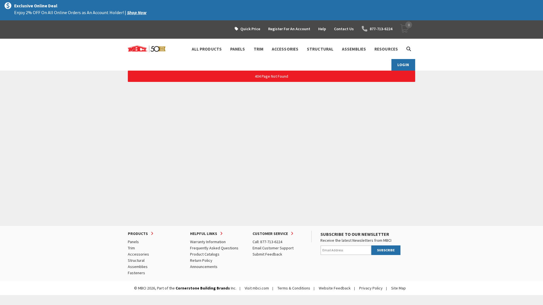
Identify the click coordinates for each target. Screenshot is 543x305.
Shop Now (136, 12)
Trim (131, 247)
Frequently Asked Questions (214, 247)
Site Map (398, 288)
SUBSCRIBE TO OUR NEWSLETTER (354, 234)
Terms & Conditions (293, 288)
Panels (133, 241)
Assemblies (138, 266)
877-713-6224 (381, 28)
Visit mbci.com (257, 288)
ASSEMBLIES (354, 49)
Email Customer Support (273, 247)
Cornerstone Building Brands (203, 288)
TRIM (258, 49)
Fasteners (136, 272)
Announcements (203, 266)
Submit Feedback (267, 254)
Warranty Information (208, 241)
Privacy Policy (371, 288)
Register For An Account (289, 28)
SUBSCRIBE (386, 250)
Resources (386, 49)
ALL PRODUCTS (207, 49)
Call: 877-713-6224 (267, 241)
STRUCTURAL (320, 49)
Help (322, 28)
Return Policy (201, 260)
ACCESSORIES (285, 49)
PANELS (237, 49)
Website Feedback (335, 288)
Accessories (138, 254)
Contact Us (344, 28)
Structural (136, 260)
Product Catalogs (204, 254)
